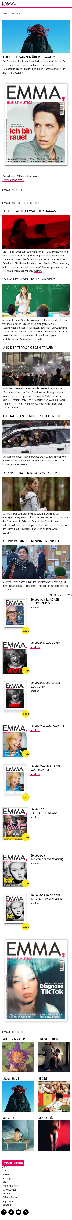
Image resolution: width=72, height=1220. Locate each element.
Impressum (8, 1201)
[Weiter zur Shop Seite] (36, 124)
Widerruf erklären (13, 1163)
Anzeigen (7, 1178)
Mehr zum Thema (60, 594)
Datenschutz (9, 1189)
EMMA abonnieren (12, 180)
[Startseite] (36, 4)
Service (6, 1193)
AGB (4, 1182)
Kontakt (6, 1205)
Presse (5, 1174)
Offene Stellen (10, 1197)
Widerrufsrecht (10, 1185)
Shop (5, 1170)
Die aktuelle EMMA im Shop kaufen (21, 176)
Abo (4, 1166)
